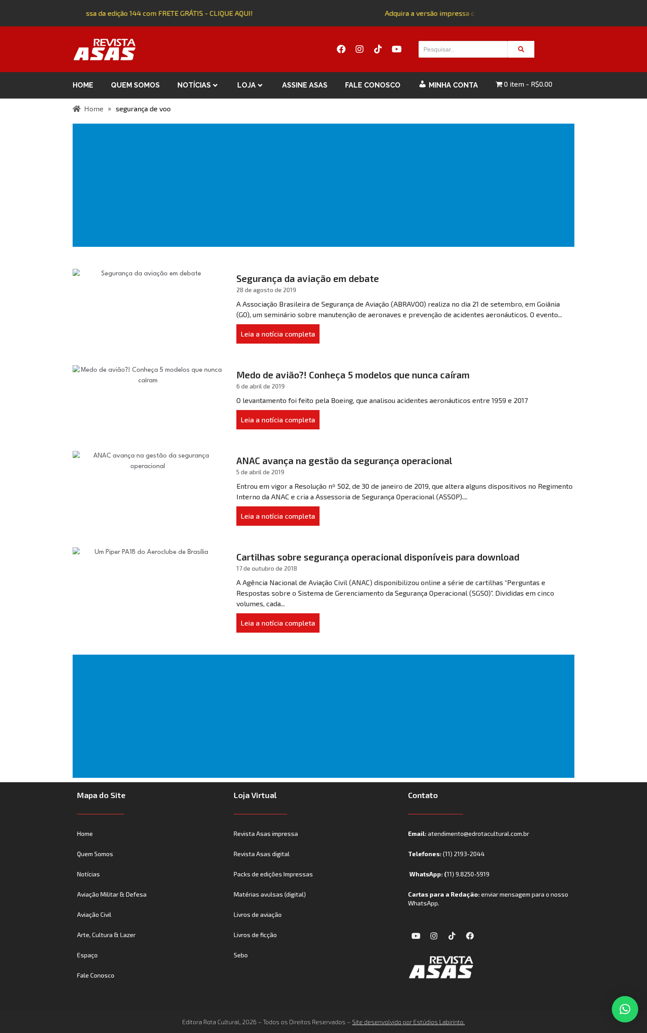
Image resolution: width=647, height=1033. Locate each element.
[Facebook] (341, 49)
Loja (246, 85)
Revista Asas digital (262, 853)
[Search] (521, 49)
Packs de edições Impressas (273, 874)
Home (83, 85)
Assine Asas (304, 85)
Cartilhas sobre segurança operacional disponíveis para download (377, 557)
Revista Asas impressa (266, 833)
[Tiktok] (378, 49)
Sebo (241, 955)
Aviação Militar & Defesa (112, 894)
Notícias (194, 85)
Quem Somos (135, 85)
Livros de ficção (255, 934)
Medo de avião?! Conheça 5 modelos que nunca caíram (353, 375)
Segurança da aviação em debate (307, 278)
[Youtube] (396, 49)
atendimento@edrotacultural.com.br (478, 833)
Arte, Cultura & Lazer (106, 934)
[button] (625, 1009)
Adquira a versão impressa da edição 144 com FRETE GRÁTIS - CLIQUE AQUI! (129, 13)
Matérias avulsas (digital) (270, 894)
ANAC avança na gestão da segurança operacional (344, 460)
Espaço (87, 955)
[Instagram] (359, 49)
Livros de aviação (258, 914)
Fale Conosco (373, 85)
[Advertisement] (325, 185)
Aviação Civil (94, 914)
